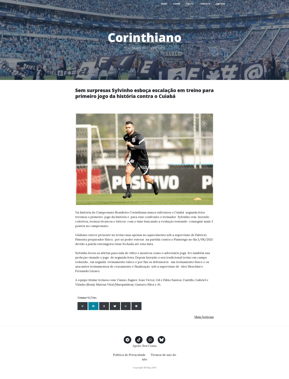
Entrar (220, 4)
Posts (190, 4)
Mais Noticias (204, 317)
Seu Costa (149, 346)
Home (164, 4)
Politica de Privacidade (129, 355)
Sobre (176, 4)
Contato (205, 4)
